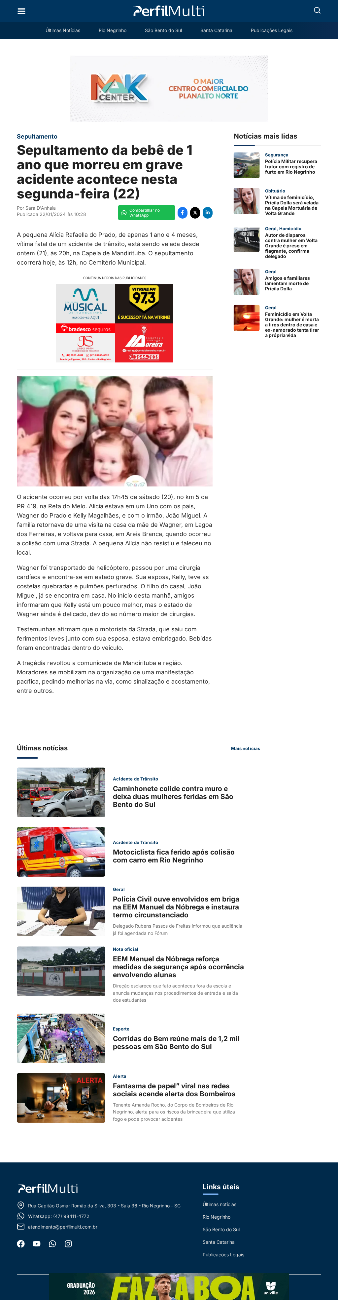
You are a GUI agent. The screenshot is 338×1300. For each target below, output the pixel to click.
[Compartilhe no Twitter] (195, 213)
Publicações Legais (271, 30)
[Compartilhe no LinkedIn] (208, 213)
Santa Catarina (216, 30)
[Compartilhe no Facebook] (182, 213)
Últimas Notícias (63, 30)
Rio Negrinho (112, 30)
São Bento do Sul (163, 30)
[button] (317, 10)
